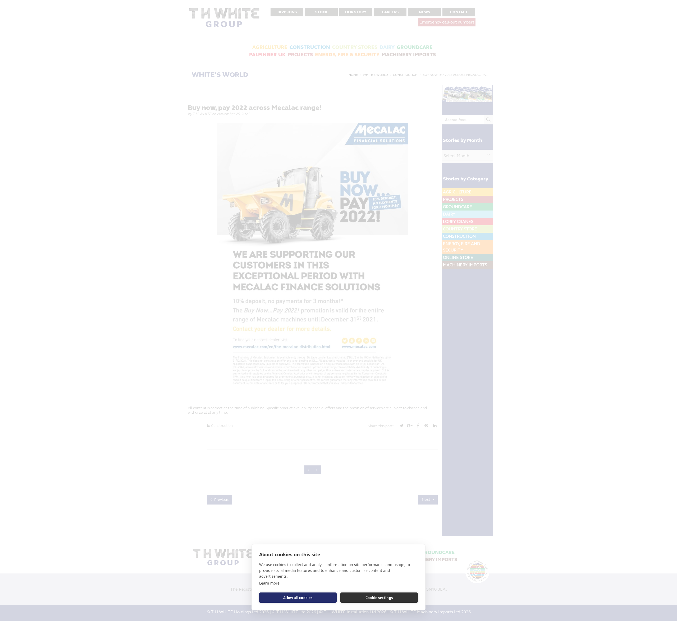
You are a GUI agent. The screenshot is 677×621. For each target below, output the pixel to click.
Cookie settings (379, 597)
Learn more (269, 583)
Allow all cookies (297, 597)
